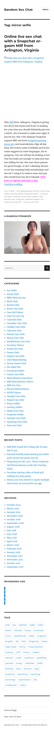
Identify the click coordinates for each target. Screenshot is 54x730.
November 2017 (15, 559)
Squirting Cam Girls (17, 421)
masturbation (35, 647)
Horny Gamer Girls (16, 363)
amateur (44, 194)
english (9, 641)
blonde (18, 630)
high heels (10, 647)
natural (9, 658)
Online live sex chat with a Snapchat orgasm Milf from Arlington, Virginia (23, 43)
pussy (19, 663)
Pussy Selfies (13, 403)
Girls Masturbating (24, 191)
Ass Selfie (12, 290)
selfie (40, 663)
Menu (45, 9)
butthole (38, 630)
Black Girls (12, 301)
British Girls (13, 305)
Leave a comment (31, 202)
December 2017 (15, 556)
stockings (10, 679)
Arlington (8, 196)
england (41, 636)
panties (7, 199)
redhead (29, 663)
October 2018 (13, 519)
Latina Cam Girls (15, 374)
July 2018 (11, 530)
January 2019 (13, 512)
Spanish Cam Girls (16, 418)
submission (24, 679)
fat (17, 641)
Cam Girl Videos (15, 312)
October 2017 (13, 563)
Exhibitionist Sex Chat (18, 341)
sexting (9, 668)
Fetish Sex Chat (15, 348)
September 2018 (15, 523)
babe (32, 625)
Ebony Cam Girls (15, 338)
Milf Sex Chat (38, 191)
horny (22, 647)
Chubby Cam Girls (16, 327)
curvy (8, 636)
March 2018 (13, 545)
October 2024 (14, 505)
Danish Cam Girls (16, 334)
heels (44, 641)
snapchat (20, 199)
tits (42, 199)
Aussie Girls (13, 294)
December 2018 (15, 516)
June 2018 (12, 534)
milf (18, 652)
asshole (23, 625)
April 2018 (12, 541)
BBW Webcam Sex (16, 297)
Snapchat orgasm (32, 199)
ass (14, 625)
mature (9, 652)
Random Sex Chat (18, 9)
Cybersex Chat (14, 330)
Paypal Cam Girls (15, 400)
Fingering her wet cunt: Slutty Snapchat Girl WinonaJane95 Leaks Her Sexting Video (28, 465)
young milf (16, 202)
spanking (23, 674)
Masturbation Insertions (19, 378)
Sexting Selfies (16, 194)
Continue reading (13, 184)
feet (24, 641)
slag (36, 668)
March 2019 (13, 508)
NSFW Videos (14, 392)
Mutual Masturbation (18, 389)
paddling (41, 658)
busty (28, 630)
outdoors (29, 658)
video (23, 685)
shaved (27, 668)
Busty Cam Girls (15, 308)
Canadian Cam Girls (17, 323)
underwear (11, 685)
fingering (34, 641)
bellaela (16, 196)
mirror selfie (26, 196)
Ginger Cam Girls (15, 356)
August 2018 (13, 526)
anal (7, 625)
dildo (31, 636)
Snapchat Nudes (31, 194)
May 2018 (12, 537)
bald (40, 625)
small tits (10, 674)
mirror (26, 652)
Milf (11, 122)
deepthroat (20, 636)
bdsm (8, 630)
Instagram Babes (15, 370)
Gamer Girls (13, 352)
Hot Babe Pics (14, 367)
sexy (13, 199)
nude (40, 196)
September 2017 (15, 567)
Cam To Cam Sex (15, 316)
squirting (35, 674)
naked (34, 196)
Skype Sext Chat (15, 410)
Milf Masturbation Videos (20, 381)
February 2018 (14, 548)
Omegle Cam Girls (16, 396)
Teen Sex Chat (14, 425)
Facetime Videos (15, 345)
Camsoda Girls (14, 319)
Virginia (7, 202)
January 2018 (13, 552)
